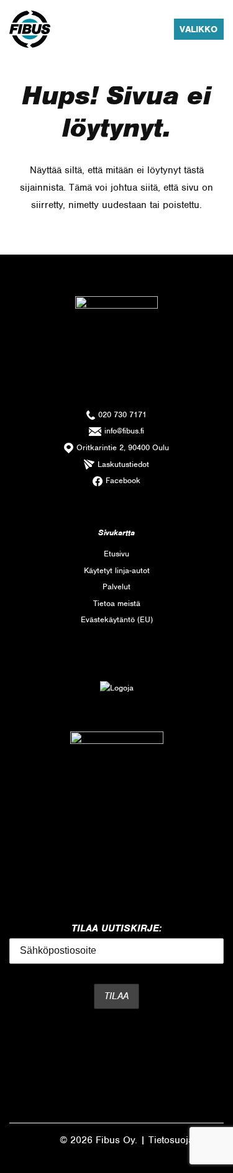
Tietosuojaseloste (186, 1140)
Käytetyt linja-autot (117, 570)
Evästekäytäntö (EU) (117, 619)
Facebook (123, 480)
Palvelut (116, 586)
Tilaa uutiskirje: (116, 928)
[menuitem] (116, 554)
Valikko (198, 29)
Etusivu (116, 553)
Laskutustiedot (123, 464)
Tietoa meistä (116, 603)
